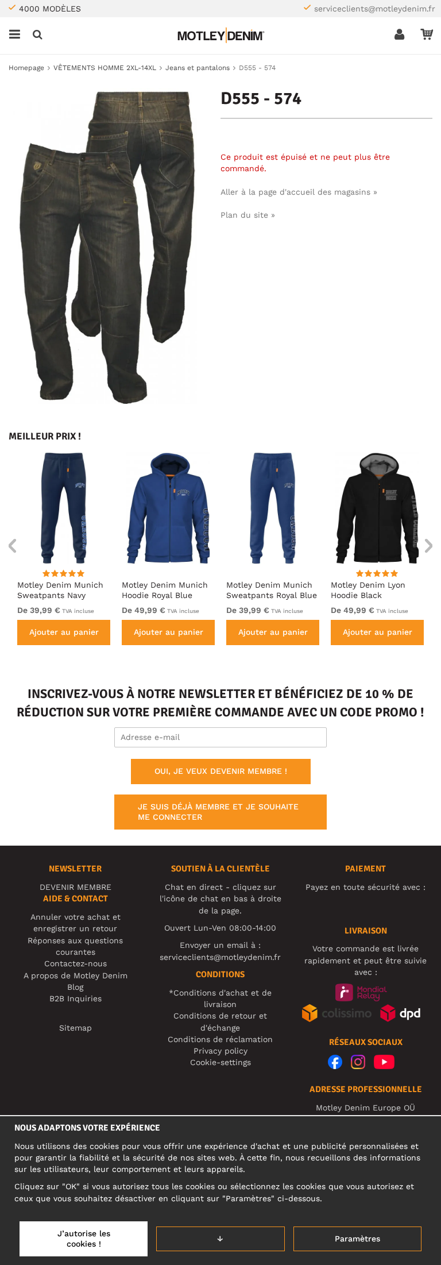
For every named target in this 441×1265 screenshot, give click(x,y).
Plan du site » (247, 214)
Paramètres (357, 1238)
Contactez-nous (75, 963)
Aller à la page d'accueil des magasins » (298, 191)
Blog (75, 987)
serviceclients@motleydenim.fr (374, 8)
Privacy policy (220, 1050)
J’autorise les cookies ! (83, 1238)
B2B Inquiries (75, 998)
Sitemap (75, 1027)
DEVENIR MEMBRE (75, 887)
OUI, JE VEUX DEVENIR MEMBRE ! (220, 771)
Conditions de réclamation (220, 1039)
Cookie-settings (220, 1062)
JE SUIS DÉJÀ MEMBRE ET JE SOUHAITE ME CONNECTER (218, 812)
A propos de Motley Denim (75, 975)
